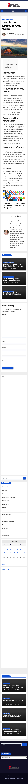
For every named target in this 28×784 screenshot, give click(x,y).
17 (4, 555)
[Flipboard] (23, 192)
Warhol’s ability (16, 158)
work (4, 112)
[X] (6, 192)
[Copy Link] (4, 194)
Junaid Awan (11, 33)
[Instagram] (20, 192)
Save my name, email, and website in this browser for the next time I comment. (13, 363)
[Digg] (23, 194)
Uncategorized (5, 535)
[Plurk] (14, 194)
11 (7, 552)
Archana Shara (15, 282)
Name (4, 341)
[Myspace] (6, 194)
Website (4, 353)
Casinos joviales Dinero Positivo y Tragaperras (12, 716)
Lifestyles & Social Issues (8, 19)
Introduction (7, 62)
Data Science (5, 500)
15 (20, 552)
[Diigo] (16, 194)
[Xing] (21, 192)
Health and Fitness (6, 514)
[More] (10, 196)
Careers (4, 493)
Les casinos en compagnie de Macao (13, 701)
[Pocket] (20, 194)
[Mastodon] (14, 192)
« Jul (3, 564)
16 (24, 552)
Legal (3, 518)
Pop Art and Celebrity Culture (11, 64)
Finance (4, 511)
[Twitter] (21, 194)
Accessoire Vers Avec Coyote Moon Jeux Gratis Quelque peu (12, 687)
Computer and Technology (8, 497)
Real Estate (5, 528)
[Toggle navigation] (13, 11)
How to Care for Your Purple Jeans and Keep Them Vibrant (12, 294)
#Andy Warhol (18, 34)
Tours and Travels (6, 531)
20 (14, 555)
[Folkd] (8, 194)
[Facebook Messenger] (12, 194)
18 (7, 555)
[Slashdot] (6, 196)
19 (10, 555)
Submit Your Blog (18, 780)
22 (20, 555)
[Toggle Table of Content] (15, 61)
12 (10, 552)
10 (4, 552)
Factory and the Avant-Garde (11, 66)
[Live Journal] (4, 196)
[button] (23, 10)
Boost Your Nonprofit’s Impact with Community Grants (12, 266)
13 (14, 552)
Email (4, 347)
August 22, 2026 (8, 689)
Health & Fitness (10, 780)
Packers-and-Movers (7, 524)
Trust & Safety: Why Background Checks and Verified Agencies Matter (12, 280)
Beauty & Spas (5, 486)
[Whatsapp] (18, 192)
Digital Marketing (6, 504)
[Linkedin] (10, 192)
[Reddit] (8, 192)
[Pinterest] (12, 192)
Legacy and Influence (9, 67)
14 (17, 552)
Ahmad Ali (16, 689)
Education (4, 507)
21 (17, 555)
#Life (23, 34)
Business (4, 490)
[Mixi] (18, 194)
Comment (4, 314)
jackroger (14, 268)
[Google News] (8, 196)
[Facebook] (4, 192)
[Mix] (16, 192)
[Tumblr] (10, 194)
